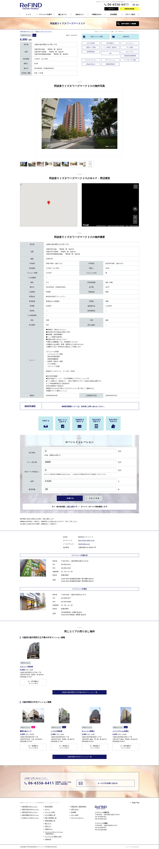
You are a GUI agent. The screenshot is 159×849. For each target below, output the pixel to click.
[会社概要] (113, 14)
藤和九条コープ (25, 731)
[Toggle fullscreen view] (135, 186)
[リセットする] (93, 498)
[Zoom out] (135, 221)
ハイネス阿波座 (56, 731)
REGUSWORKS (135, 846)
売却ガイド (48, 826)
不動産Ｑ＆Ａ (48, 829)
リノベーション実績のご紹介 (53, 836)
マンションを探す (50, 812)
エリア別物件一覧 (50, 815)
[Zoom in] (135, 217)
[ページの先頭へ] (134, 803)
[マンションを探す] (45, 14)
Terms (127, 225)
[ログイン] (111, 8)
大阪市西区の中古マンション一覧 (79, 757)
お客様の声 (48, 839)
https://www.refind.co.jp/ (86, 540)
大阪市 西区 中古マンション (27, 31)
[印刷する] (45, 423)
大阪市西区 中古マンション (30, 806)
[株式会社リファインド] (31, 8)
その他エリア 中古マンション (30, 818)
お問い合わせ (75, 809)
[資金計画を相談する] (96, 423)
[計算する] (70, 498)
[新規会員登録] (129, 8)
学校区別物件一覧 (50, 820)
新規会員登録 (49, 806)
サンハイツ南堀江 (88, 731)
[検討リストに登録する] (62, 423)
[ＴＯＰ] (28, 14)
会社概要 (73, 812)
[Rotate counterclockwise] (133, 209)
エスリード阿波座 (26, 666)
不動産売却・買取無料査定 (78, 806)
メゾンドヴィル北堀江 (120, 731)
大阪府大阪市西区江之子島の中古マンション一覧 (79, 692)
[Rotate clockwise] (137, 209)
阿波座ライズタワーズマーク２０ (43, 31)
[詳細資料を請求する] (79, 423)
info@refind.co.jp (84, 544)
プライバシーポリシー (77, 818)
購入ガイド (48, 823)
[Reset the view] (135, 209)
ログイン (47, 809)
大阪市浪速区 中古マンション (30, 815)
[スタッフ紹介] (130, 14)
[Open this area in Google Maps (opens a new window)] (85, 225)
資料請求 (126, 36)
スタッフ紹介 (75, 815)
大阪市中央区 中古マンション (30, 809)
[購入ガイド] (62, 14)
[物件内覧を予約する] (113, 423)
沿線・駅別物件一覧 (50, 818)
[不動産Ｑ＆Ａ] (96, 14)
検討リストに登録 (97, 36)
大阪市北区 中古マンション (30, 812)
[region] (110, 204)
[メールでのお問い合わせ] (136, 4)
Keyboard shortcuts (101, 225)
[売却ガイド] (79, 14)
